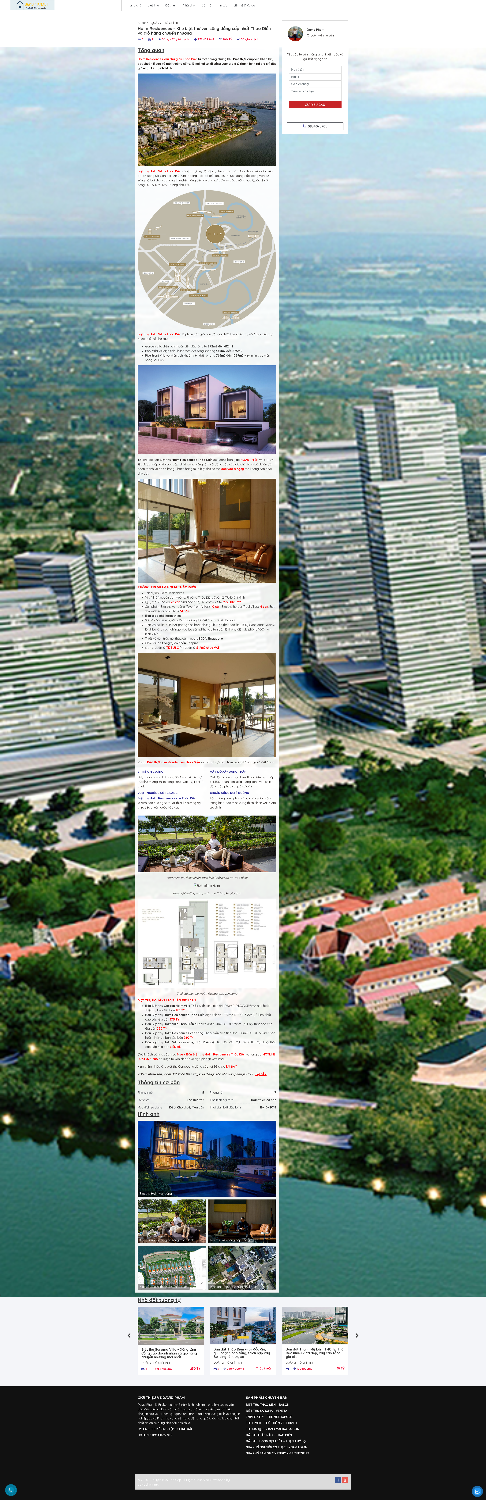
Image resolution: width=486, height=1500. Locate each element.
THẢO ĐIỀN (284, 1435)
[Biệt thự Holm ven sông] (207, 1158)
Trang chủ (134, 5)
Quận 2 (156, 23)
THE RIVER (253, 1423)
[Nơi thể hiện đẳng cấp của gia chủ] (242, 1221)
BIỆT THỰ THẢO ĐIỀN (261, 1405)
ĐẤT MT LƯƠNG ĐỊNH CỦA (264, 1441)
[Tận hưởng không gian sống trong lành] (172, 1221)
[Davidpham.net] (32, 5)
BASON (284, 1405)
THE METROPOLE (280, 1417)
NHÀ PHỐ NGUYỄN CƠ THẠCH (267, 1447)
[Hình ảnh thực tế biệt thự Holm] (242, 1267)
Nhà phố (189, 5)
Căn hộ (206, 5)
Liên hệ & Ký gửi (245, 5)
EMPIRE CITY (255, 1417)
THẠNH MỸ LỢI (296, 1441)
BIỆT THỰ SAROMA (259, 1411)
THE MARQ (253, 1429)
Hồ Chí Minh (172, 23)
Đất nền (171, 5)
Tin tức (222, 5)
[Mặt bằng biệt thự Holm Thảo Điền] (172, 1267)
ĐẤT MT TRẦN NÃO (259, 1435)
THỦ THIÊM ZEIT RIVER (280, 1423)
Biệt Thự (153, 5)
